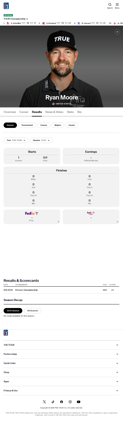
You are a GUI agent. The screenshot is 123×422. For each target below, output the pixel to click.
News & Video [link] (54, 112)
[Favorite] (117, 32)
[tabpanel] (61, 219)
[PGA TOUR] (6, 333)
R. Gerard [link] (86, 23)
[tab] (10, 113)
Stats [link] (70, 112)
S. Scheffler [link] (16, 23)
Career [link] (23, 112)
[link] (6, 6)
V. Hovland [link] (51, 23)
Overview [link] (10, 112)
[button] (16, 140)
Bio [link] (79, 112)
